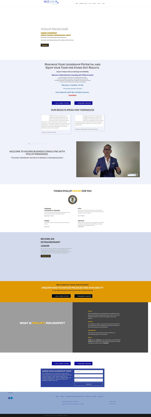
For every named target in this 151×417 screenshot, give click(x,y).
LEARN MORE (81, 226)
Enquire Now (45, 45)
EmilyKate (60, 415)
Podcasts (94, 3)
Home (77, 3)
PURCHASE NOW (46, 256)
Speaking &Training (72, 396)
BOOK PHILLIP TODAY (49, 216)
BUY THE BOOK (81, 215)
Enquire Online (112, 401)
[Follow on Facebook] (9, 398)
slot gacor (110, 327)
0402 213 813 (112, 403)
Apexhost (65, 415)
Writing (82, 396)
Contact (103, 3)
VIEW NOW (46, 226)
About (90, 3)
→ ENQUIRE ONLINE (83, 103)
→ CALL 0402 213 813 (61, 103)
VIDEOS (94, 396)
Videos (99, 3)
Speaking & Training (83, 3)
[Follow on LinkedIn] (12, 398)
